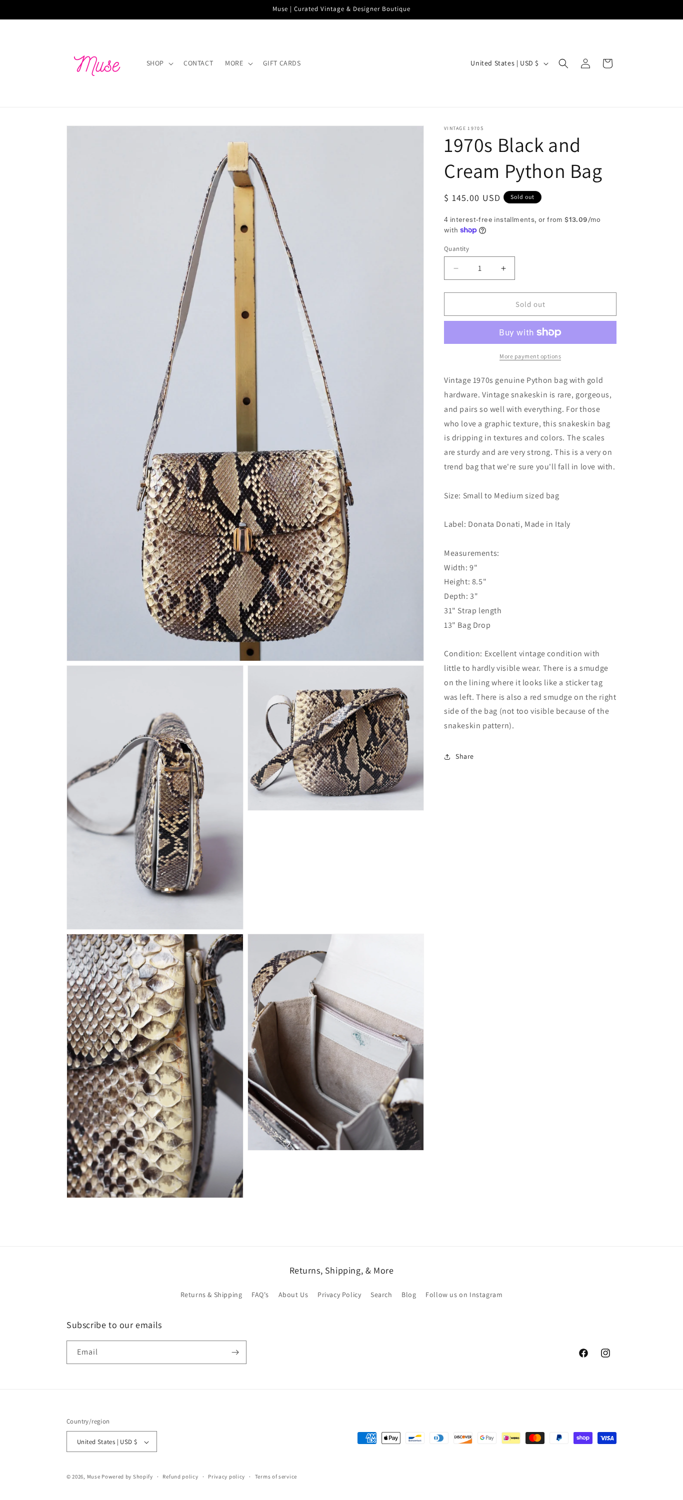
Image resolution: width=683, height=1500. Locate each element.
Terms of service (276, 1476)
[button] (159, 62)
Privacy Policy (339, 1295)
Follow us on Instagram (464, 1295)
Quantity (456, 248)
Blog (409, 1295)
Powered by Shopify (127, 1477)
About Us (293, 1295)
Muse (93, 1477)
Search (381, 1295)
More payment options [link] (530, 356)
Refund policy (180, 1476)
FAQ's (260, 1295)
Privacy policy (226, 1476)
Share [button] (465, 756)
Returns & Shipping (211, 1295)
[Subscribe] (235, 1352)
